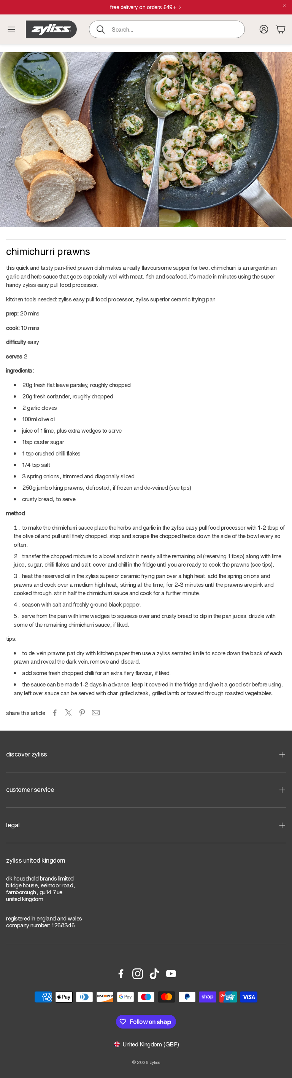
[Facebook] (121, 973)
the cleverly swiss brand (143, 7)
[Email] (96, 713)
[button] (166, 29)
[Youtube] (171, 973)
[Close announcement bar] (284, 5)
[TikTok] (154, 973)
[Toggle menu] (11, 29)
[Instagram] (137, 973)
